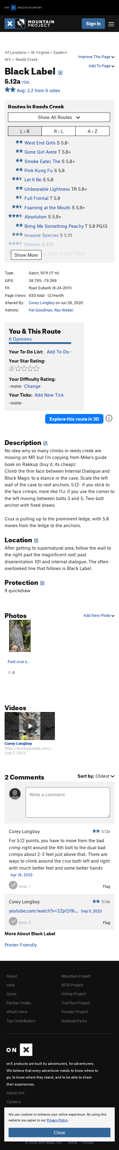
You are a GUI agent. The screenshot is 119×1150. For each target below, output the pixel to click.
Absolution (35, 216)
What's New (16, 1011)
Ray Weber (64, 309)
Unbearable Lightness (47, 189)
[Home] (32, 23)
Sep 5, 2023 (91, 911)
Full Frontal (36, 198)
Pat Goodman (40, 309)
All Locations (16, 52)
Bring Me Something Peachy (54, 226)
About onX (15, 1092)
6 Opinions (20, 339)
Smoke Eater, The (42, 161)
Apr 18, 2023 (21, 874)
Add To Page (99, 65)
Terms (72, 1142)
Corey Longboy (42, 302)
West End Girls (40, 142)
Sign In (93, 23)
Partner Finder (18, 1002)
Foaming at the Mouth (47, 207)
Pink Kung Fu (38, 170)
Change (32, 386)
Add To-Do (58, 351)
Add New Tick (49, 395)
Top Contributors (20, 1020)
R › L (58, 131)
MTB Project (72, 984)
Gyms (11, 993)
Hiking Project (73, 993)
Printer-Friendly (21, 944)
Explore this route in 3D (74, 419)
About (11, 976)
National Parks (74, 1020)
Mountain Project (76, 976)
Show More (26, 255)
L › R (25, 131)
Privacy (88, 1142)
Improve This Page (94, 56)
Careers (13, 1101)
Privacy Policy (57, 1120)
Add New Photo (97, 615)
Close (59, 1132)
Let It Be (32, 179)
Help (10, 984)
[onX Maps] (19, 1054)
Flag (106, 886)
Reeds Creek (27, 59)
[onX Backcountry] (23, 8)
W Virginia (40, 52)
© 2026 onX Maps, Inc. (43, 1142)
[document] (59, 1124)
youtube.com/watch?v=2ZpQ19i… (43, 910)
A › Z (92, 131)
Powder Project (74, 1011)
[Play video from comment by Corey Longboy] (30, 726)
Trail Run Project (75, 1002)
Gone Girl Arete (40, 152)
